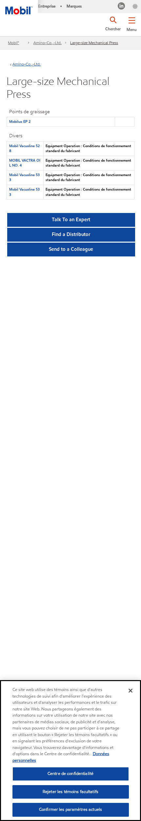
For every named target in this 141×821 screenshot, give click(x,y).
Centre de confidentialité (70, 774)
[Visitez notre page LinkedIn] (121, 6)
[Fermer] (130, 690)
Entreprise (46, 6)
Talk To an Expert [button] (71, 219)
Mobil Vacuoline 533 (24, 177)
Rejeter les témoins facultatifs (70, 792)
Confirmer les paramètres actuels (70, 809)
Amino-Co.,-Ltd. (47, 42)
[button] (131, 23)
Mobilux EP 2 (19, 121)
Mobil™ (13, 42)
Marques (74, 6)
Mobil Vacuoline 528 (24, 148)
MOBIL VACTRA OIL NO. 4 (24, 163)
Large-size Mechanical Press (94, 42)
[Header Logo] (19, 7)
